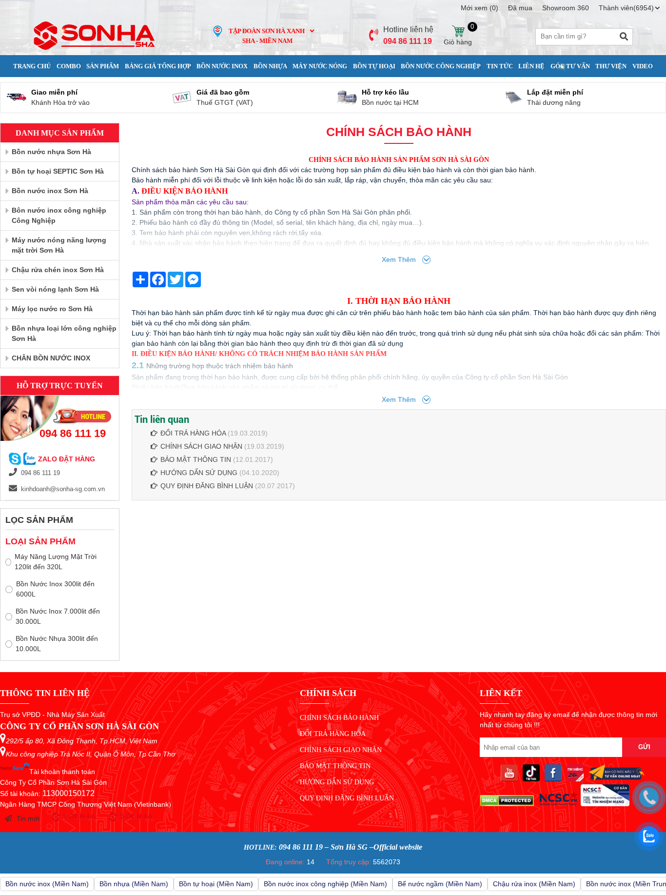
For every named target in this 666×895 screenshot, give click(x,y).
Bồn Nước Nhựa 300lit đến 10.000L (57, 644)
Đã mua (520, 8)
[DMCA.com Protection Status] (507, 804)
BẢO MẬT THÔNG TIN (195, 459)
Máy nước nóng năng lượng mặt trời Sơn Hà (59, 245)
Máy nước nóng (320, 66)
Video (642, 66)
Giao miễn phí (54, 92)
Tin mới (28, 818)
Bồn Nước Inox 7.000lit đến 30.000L (58, 616)
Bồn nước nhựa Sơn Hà (51, 152)
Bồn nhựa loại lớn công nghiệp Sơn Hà (64, 333)
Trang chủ (32, 66)
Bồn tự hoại (374, 66)
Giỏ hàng (458, 31)
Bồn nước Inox (222, 66)
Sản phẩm (102, 66)
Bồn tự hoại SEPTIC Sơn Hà (58, 171)
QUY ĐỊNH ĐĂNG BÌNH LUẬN (206, 486)
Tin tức (500, 66)
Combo (69, 66)
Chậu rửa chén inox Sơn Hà (58, 270)
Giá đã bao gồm (222, 92)
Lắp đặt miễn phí (555, 92)
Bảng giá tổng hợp (158, 66)
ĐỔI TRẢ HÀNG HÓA (193, 433)
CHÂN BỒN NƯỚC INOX (51, 358)
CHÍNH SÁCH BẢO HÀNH (339, 717)
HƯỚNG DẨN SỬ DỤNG (198, 473)
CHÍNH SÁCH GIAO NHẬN (201, 446)
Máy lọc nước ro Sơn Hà (52, 309)
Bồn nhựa (270, 66)
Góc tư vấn (570, 66)
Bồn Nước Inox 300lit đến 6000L (55, 589)
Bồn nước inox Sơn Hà (50, 191)
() (479, 8)
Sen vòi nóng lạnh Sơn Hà (55, 289)
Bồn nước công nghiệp (441, 66)
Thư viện (611, 66)
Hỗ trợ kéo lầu (385, 92)
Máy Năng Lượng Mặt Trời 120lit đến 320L (56, 562)
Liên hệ (531, 66)
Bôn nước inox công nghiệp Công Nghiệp (59, 215)
